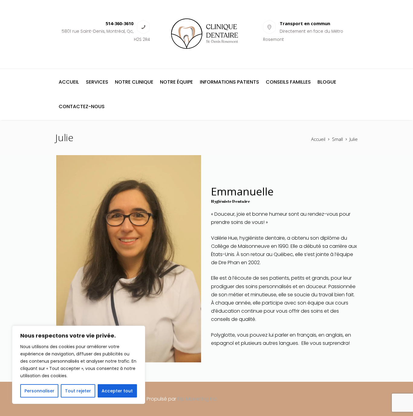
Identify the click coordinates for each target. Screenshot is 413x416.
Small (337, 139)
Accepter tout (117, 391)
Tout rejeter (78, 391)
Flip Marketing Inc (197, 398)
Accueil (318, 139)
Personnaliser (39, 391)
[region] (78, 365)
